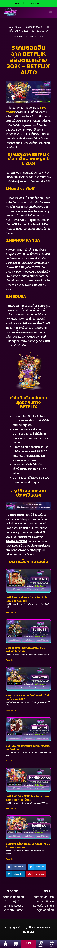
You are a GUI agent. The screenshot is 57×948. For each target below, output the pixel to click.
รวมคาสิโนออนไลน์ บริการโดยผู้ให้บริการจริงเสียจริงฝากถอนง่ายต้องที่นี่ (14, 901)
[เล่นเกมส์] (28, 943)
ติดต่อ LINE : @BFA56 (28, 3)
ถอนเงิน (40, 946)
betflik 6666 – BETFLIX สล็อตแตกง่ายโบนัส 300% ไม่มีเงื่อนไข (28, 798)
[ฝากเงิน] (16, 943)
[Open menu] (51, 12)
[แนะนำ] (52, 943)
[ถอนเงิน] (41, 943)
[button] (16, 867)
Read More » (11, 612)
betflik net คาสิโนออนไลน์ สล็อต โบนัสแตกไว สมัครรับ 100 (27, 599)
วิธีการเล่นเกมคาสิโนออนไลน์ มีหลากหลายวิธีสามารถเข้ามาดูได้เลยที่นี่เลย (43, 901)
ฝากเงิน (16, 946)
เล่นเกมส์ (28, 946)
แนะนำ (52, 946)
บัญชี (5, 946)
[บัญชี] (5, 943)
